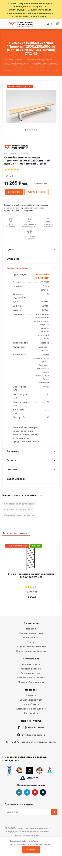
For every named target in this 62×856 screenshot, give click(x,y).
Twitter (43, 792)
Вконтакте (19, 792)
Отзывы (31, 642)
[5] (18, 170)
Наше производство (31, 633)
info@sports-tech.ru (33, 734)
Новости (31, 628)
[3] (12, 170)
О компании (31, 623)
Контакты (31, 695)
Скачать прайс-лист (31, 699)
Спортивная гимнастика (18, 509)
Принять (31, 849)
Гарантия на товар (31, 673)
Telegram (27, 792)
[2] (9, 170)
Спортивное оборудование (20, 503)
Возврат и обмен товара (31, 677)
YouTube (35, 792)
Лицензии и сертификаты (31, 646)
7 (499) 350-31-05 (33, 727)
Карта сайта (31, 713)
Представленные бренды (31, 651)
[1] (6, 170)
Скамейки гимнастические (19, 515)
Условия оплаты (31, 664)
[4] (15, 170)
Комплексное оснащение (31, 708)
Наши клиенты (31, 637)
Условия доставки (31, 668)
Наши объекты (31, 704)
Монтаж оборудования (31, 682)
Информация (31, 658)
